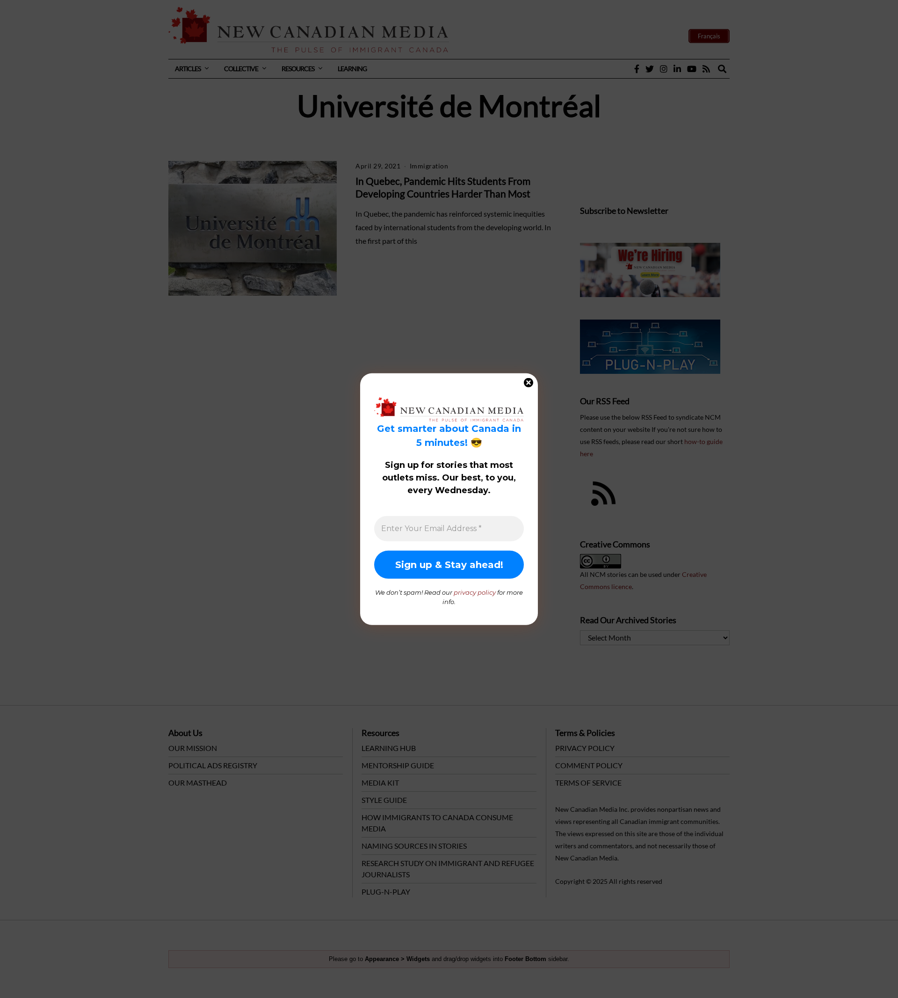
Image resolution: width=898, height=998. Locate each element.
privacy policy (475, 592)
